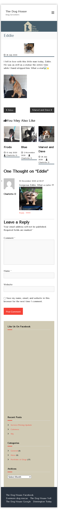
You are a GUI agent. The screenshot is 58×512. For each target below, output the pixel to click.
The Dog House (16, 11)
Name (7, 271)
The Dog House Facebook (19, 495)
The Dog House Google (18, 501)
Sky (12, 434)
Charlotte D (11, 155)
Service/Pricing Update (21, 425)
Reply (21, 213)
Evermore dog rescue (17, 498)
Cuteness (15, 429)
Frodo (8, 147)
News (13, 455)
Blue (24, 147)
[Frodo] (12, 134)
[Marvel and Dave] (46, 134)
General (14, 451)
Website (8, 284)
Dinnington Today (42, 501)
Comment (9, 238)
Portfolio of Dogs (19, 459)
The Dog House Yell (40, 498)
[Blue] (29, 134)
